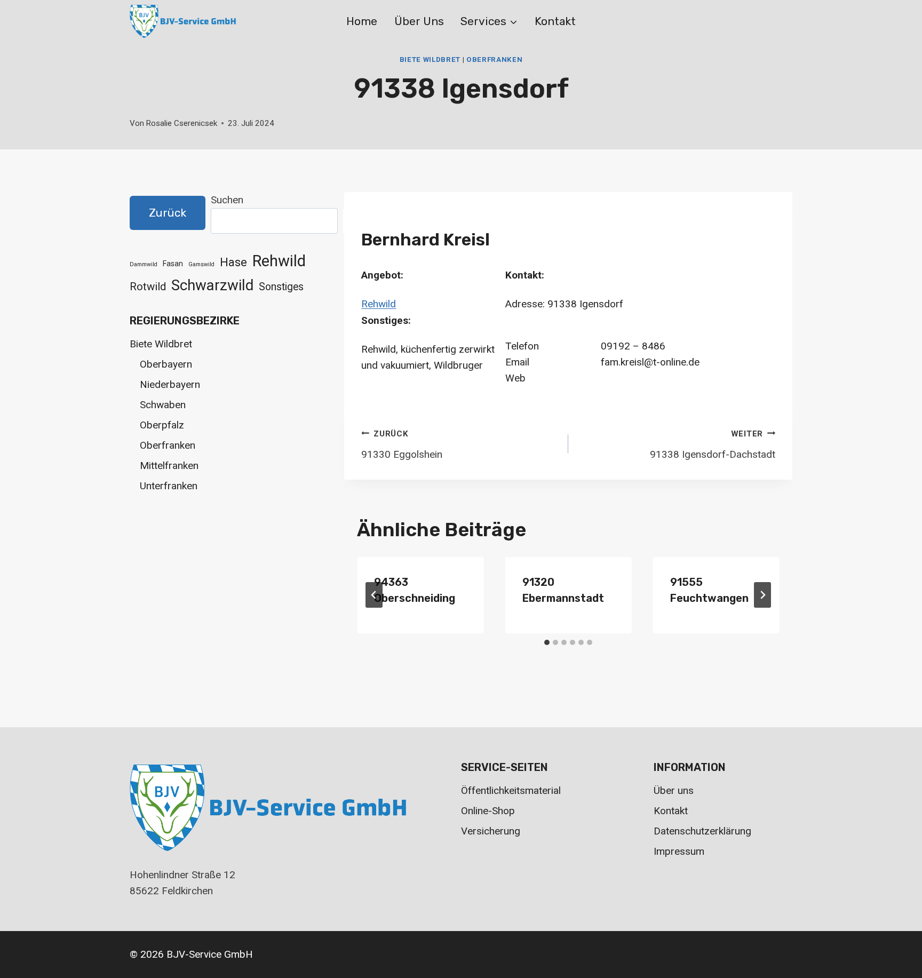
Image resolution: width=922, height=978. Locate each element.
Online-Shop (488, 811)
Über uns (419, 21)
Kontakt (555, 21)
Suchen (227, 200)
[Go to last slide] (374, 595)
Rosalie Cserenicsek (181, 123)
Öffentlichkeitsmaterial (511, 790)
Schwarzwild (212, 285)
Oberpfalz (162, 425)
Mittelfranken (169, 465)
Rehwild (378, 304)
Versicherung (490, 831)
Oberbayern (166, 364)
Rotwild (148, 286)
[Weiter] (762, 595)
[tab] (547, 642)
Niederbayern (170, 384)
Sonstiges (281, 287)
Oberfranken (494, 59)
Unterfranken (168, 486)
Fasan (173, 263)
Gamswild (201, 264)
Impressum (679, 851)
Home (361, 21)
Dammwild (143, 264)
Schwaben (163, 405)
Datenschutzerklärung (702, 831)
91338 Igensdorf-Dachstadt (712, 444)
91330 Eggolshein (401, 444)
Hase (233, 262)
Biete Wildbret (430, 59)
